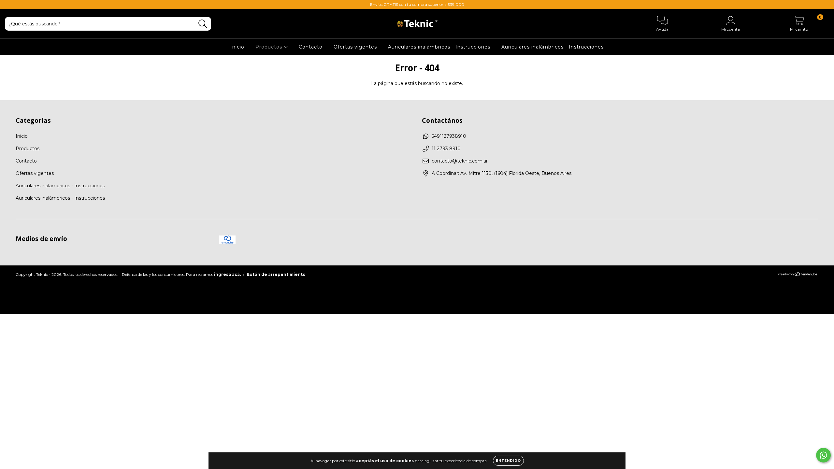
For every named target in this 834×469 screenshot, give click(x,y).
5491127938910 (449, 136)
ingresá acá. (227, 274)
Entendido (508, 461)
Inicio (237, 47)
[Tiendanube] (798, 275)
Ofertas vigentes (355, 47)
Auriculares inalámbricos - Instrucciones (439, 47)
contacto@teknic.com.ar (460, 161)
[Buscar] (202, 24)
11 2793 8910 (446, 148)
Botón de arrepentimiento (276, 274)
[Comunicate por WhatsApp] (823, 455)
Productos (269, 47)
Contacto (311, 47)
